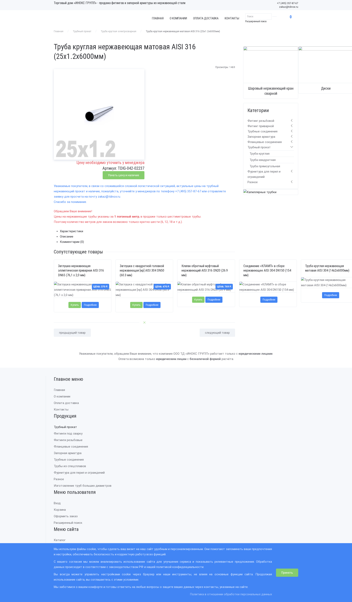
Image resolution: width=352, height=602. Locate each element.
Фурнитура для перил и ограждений (79, 472)
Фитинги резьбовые (68, 440)
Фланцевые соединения (265, 142)
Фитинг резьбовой (261, 121)
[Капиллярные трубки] (259, 192)
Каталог (60, 540)
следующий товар (217, 332)
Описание (66, 236)
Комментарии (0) (72, 242)
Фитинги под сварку (68, 433)
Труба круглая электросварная (118, 31)
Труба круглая (260, 153)
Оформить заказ (66, 516)
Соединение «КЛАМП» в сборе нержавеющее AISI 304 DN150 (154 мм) (267, 270)
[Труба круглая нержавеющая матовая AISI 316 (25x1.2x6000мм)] (99, 114)
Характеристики (71, 231)
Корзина (60, 510)
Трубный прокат (82, 31)
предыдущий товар (72, 332)
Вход (57, 503)
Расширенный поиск (256, 21)
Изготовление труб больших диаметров (82, 486)
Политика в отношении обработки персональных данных (231, 594)
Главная (158, 18)
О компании (178, 18)
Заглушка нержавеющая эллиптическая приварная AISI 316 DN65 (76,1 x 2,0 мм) (81, 270)
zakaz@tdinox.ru (288, 7)
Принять (287, 572)
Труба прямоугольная (265, 166)
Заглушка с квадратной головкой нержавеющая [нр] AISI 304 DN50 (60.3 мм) (142, 270)
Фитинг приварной (261, 126)
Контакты (232, 18)
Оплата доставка (206, 18)
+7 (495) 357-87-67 (287, 3)
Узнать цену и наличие (123, 175)
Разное (253, 182)
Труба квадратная (263, 160)
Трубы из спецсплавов (70, 466)
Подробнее (90, 305)
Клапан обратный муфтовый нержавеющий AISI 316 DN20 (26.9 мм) (205, 270)
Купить (75, 305)
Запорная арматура (261, 137)
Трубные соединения (262, 131)
